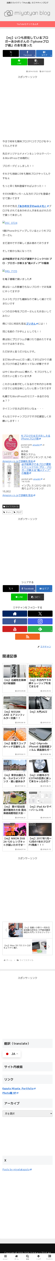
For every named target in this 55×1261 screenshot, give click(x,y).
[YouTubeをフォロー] (14, 629)
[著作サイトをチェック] (14, 614)
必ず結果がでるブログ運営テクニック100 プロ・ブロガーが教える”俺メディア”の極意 (36, 468)
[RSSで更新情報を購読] (27, 637)
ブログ (19, 512)
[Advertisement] (27, 106)
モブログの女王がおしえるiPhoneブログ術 (35, 437)
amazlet (36, 444)
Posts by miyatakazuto (15, 1169)
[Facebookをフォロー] (14, 621)
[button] (36, 61)
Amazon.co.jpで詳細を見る (17, 461)
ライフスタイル (12, 506)
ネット (8, 512)
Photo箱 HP (9, 1093)
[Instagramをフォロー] (40, 621)
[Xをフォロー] (40, 614)
